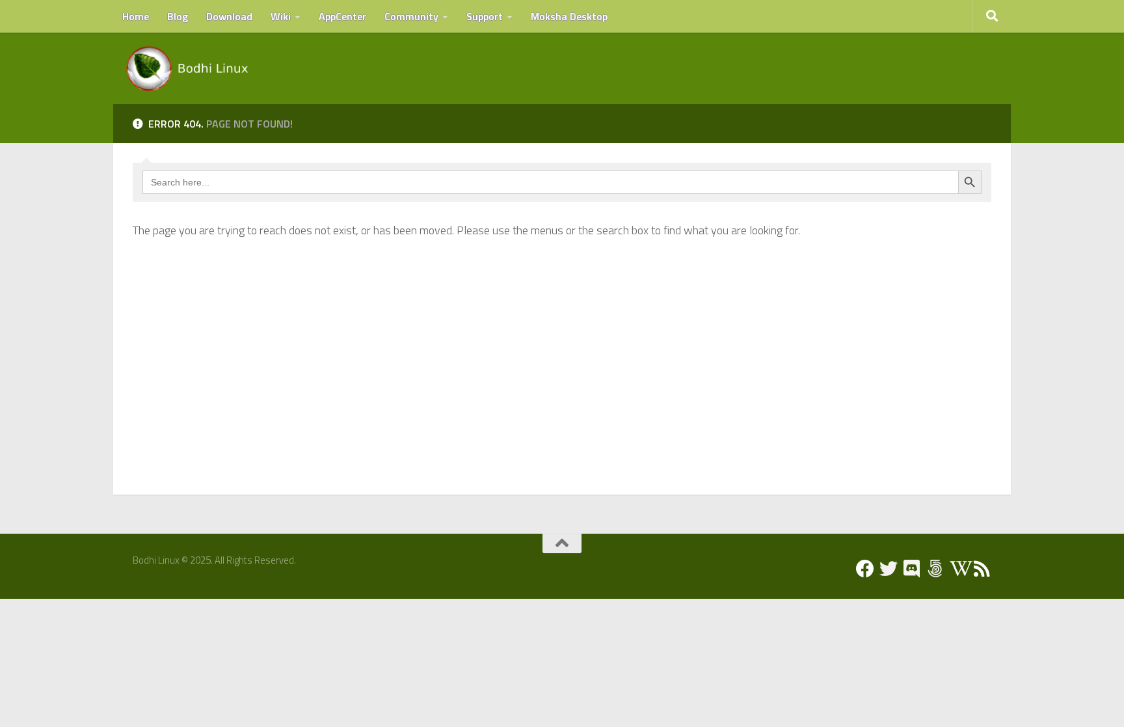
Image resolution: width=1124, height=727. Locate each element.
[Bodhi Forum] (935, 569)
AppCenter (342, 16)
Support (484, 16)
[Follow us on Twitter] (888, 569)
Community (411, 16)
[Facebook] (865, 569)
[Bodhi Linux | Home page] (187, 68)
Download (229, 16)
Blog (177, 16)
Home (135, 16)
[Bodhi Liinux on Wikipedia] (959, 569)
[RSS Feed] (982, 569)
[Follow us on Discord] (912, 569)
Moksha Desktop (569, 16)
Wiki (281, 16)
